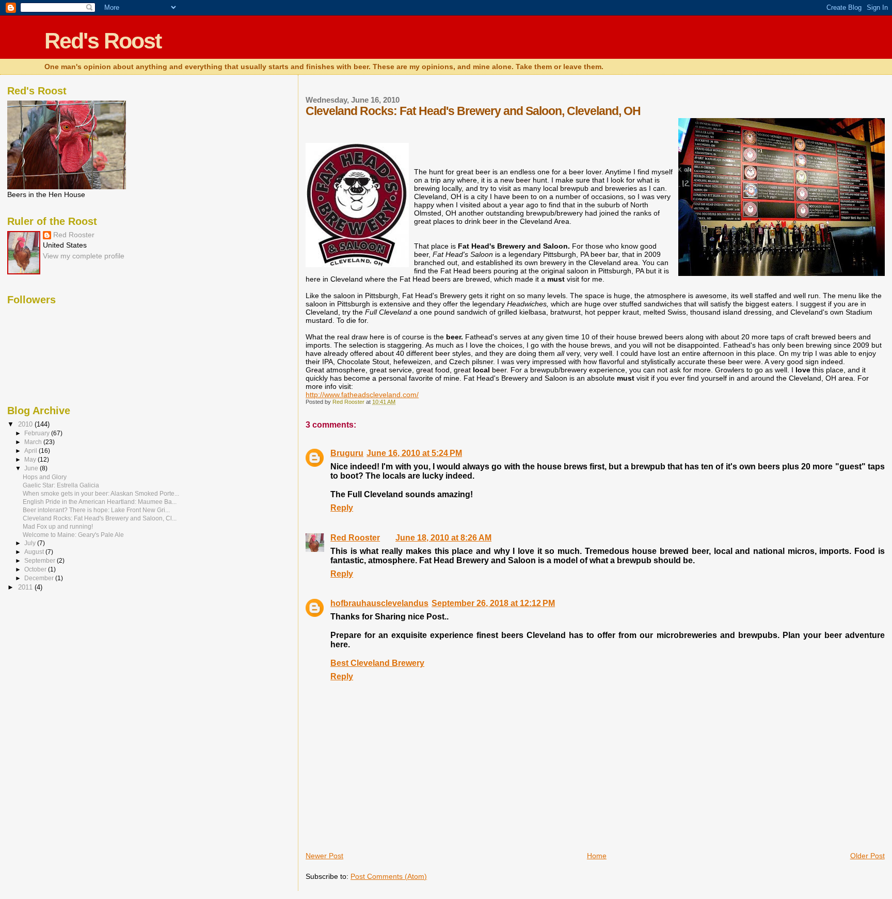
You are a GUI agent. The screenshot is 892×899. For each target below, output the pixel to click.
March (33, 442)
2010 (26, 424)
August (34, 551)
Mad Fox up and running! (58, 526)
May (31, 459)
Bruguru (346, 453)
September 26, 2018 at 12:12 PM (493, 603)
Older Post (867, 856)
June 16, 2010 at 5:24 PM (414, 453)
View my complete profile (83, 256)
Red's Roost (102, 40)
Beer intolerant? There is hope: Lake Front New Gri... (96, 509)
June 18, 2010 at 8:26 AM (443, 537)
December (39, 578)
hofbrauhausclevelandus (379, 603)
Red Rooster (355, 537)
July (30, 543)
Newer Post (324, 856)
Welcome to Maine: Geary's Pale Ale (73, 534)
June (32, 468)
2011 (26, 587)
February (37, 433)
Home (597, 856)
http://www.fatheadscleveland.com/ (362, 394)
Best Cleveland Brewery (377, 663)
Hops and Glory (45, 476)
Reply (341, 507)
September (40, 560)
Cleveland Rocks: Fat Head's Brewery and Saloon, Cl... (100, 518)
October (36, 569)
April (31, 450)
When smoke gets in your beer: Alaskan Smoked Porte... (101, 493)
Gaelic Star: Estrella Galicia (61, 485)
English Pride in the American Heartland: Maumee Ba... (100, 501)
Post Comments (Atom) (389, 876)
